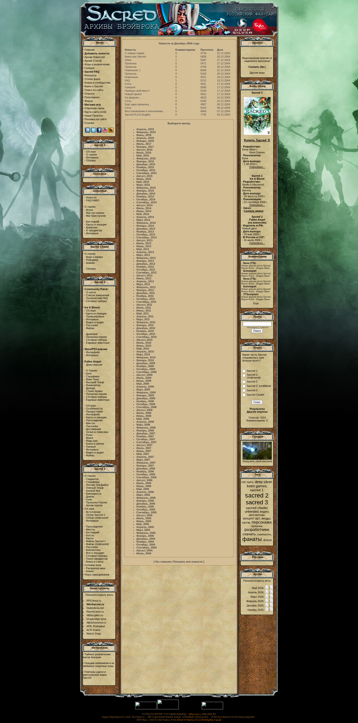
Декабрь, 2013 (145, 228)
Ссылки (89, 122)
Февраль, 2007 (146, 462)
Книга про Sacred (135, 56)
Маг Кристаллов (96, 215)
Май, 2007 (142, 453)
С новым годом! (134, 53)
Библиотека (93, 549)
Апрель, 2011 (145, 316)
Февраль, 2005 (146, 532)
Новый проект (133, 94)
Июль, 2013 (143, 243)
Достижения (93, 429)
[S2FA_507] (257, 458)
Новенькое (131, 77)
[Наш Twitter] (93, 131)
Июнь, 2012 (143, 278)
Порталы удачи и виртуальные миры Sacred (95, 674)
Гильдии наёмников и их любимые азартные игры (98, 664)
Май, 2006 (142, 489)
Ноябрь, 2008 (145, 401)
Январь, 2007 (145, 465)
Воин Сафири (94, 256)
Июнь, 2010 (143, 345)
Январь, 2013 (145, 260)
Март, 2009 (143, 389)
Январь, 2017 (145, 146)
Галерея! (130, 87)
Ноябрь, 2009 (145, 366)
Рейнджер (92, 259)
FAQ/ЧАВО (92, 200)
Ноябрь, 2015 (145, 167)
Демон (90, 496)
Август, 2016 (144, 149)
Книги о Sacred (94, 86)
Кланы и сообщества (97, 82)
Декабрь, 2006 (145, 468)
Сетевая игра (93, 565)
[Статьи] (271, 587)
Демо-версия (94, 364)
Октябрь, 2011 (145, 298)
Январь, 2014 (145, 225)
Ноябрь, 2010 (145, 331)
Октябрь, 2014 (145, 199)
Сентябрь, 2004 (146, 547)
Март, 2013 (143, 255)
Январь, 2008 (145, 430)
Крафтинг (92, 227)
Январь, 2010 (145, 360)
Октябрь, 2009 (145, 369)
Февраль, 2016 (146, 158)
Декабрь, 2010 (145, 328)
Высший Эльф (95, 382)
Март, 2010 (143, 354)
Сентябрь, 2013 (146, 237)
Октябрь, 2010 (145, 333)
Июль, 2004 (143, 553)
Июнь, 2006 (143, 486)
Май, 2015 (142, 181)
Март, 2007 (143, 459)
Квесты (90, 423)
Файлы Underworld (97, 544)
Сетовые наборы (96, 301)
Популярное (92, 97)
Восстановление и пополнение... (145, 111)
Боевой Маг (93, 490)
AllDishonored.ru (96, 622)
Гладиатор (92, 479)
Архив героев (94, 505)
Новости (91, 197)
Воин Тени (92, 379)
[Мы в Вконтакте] (87, 131)
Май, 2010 (142, 348)
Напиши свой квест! (137, 90)
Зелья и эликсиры (97, 431)
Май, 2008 (142, 418)
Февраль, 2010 (146, 357)
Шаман (90, 262)
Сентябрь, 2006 (146, 477)
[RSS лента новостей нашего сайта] (110, 131)
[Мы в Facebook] (99, 131)
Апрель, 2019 (145, 129)
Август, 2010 (144, 339)
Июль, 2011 (143, 307)
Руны (89, 434)
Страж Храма (94, 391)
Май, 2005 (142, 524)
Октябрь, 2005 (145, 509)
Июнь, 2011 (143, 310)
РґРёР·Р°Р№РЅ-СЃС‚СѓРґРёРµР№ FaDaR (199, 720)
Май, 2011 (142, 313)
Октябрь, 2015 (145, 170)
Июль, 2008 (143, 412)
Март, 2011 (143, 319)
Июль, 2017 (143, 143)
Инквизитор (93, 385)
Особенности (94, 408)
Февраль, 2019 (146, 132)
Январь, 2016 (145, 161)
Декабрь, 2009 (145, 363)
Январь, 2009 (145, 395)
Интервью (92, 157)
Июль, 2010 (143, 342)
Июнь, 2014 (143, 211)
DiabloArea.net (95, 607)
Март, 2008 (143, 424)
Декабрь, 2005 (145, 503)
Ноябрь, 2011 (145, 295)
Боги (89, 373)
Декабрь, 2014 (145, 193)
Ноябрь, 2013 (145, 231)
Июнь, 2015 (143, 178)
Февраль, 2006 (146, 497)
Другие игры (257, 72)
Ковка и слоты (95, 561)
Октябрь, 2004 (145, 544)
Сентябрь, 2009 (146, 372)
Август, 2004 (144, 550)
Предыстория (94, 411)
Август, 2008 (144, 410)
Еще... (257, 303)
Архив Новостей (95, 57)
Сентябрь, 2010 (146, 336)
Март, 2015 (143, 184)
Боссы (90, 535)
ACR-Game (93, 629)
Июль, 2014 (143, 208)
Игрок (89, 209)
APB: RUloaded (95, 626)
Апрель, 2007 (145, 456)
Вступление (93, 511)
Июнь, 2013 (143, 246)
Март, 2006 (143, 494)
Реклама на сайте (96, 119)
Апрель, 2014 (145, 216)
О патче (91, 292)
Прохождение (94, 420)
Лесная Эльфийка (97, 484)
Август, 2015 (144, 176)
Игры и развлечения (97, 64)
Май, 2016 (142, 155)
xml (103, 111)
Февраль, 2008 (146, 427)
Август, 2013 (144, 240)
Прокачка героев (96, 336)
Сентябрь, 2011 (146, 301)
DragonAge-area (96, 618)
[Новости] (267, 587)
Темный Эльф (95, 487)
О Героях (91, 370)
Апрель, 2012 (145, 281)
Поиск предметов (97, 558)
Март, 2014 (143, 219)
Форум (89, 100)
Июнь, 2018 (143, 135)
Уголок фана (92, 79)
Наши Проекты (94, 115)
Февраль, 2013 (146, 257)
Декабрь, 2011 (145, 293)
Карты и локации (96, 224)
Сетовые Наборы (96, 555)
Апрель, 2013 (145, 252)
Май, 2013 (142, 249)
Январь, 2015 (145, 190)
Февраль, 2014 (146, 222)
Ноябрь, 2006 (145, 471)
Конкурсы (90, 75)
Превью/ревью (95, 316)
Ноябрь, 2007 (145, 436)
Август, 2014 (144, 205)
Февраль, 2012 (146, 287)
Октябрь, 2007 (145, 439)
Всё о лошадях (95, 552)
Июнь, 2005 (143, 521)
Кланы (90, 571)
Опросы (89, 93)
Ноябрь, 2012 (145, 266)
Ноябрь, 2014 (145, 196)
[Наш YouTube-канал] (105, 131)
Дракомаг (92, 333)
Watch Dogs (93, 633)
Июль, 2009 (143, 377)
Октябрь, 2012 (145, 269)
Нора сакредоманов (97, 574)
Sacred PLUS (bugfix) (138, 114)
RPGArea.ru (93, 600)
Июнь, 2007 (143, 450)
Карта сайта (92, 111)
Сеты (128, 83)
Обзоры (91, 160)
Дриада (90, 388)
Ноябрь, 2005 (145, 506)
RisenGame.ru (95, 611)
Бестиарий (92, 221)
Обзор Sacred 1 (95, 514)
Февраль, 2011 (145, 322)
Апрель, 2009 (145, 386)
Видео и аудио (95, 322)
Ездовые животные (98, 342)
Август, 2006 (144, 480)
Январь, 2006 (145, 500)
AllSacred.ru (195, 714)
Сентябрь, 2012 (146, 272)
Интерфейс (93, 352)
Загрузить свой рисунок (257, 461)
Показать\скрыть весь (99, 594)
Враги (89, 437)
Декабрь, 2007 (145, 433)
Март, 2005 (143, 529)
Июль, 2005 (143, 518)
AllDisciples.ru (94, 615)
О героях (91, 154)
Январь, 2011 (145, 325)
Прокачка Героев (96, 502)
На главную (163, 561)
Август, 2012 (144, 275)
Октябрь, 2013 (145, 234)
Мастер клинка (95, 212)
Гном (89, 499)
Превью (91, 446)
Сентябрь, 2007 (146, 442)
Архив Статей (93, 60)
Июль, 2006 (143, 483)
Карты (90, 538)
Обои (128, 60)
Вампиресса (93, 493)
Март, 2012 (143, 284)
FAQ (127, 80)
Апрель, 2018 (145, 138)
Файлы (90, 328)
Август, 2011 (144, 304)
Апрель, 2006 (145, 491)
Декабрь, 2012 (145, 263)
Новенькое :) (133, 70)
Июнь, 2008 (143, 415)
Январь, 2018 (145, 140)
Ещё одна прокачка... (138, 104)
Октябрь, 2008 (145, 404)
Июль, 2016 (143, 152)
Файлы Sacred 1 (96, 541)
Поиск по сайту (94, 89)
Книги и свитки (95, 443)
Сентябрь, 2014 (146, 202)
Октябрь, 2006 (145, 474)
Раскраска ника (95, 568)
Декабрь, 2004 (145, 538)
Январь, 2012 (145, 290)
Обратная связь (94, 108)
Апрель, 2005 (145, 527)
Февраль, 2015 (146, 187)
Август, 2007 (144, 445)
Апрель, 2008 (145, 421)
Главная (89, 49)
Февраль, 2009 (146, 392)
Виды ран (92, 440)
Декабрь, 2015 (145, 164)
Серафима (92, 376)
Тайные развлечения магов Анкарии (97, 656)
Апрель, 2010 (145, 351)
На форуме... (133, 97)
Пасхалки (92, 325)
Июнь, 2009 (143, 380)
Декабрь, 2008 (145, 398)
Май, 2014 (142, 214)
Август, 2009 (144, 374)
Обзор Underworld (97, 517)
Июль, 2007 (143, 448)
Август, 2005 (144, 515)
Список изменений (97, 295)
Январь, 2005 (145, 535)
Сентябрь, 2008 (146, 407)
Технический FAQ (97, 298)
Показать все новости (188, 561)
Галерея (89, 68)
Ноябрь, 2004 (145, 541)
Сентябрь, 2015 (146, 173)
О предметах (94, 230)
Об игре (91, 151)
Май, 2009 (142, 383)
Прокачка (130, 63)
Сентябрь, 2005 (146, 512)
